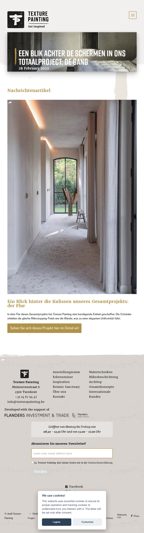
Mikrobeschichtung (103, 377)
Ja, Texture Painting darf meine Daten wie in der (73, 462)
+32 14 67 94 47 (26, 397)
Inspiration (61, 382)
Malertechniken (101, 372)
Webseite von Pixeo (128, 516)
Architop (95, 382)
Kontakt (59, 397)
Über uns (59, 392)
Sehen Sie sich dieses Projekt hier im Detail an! (44, 328)
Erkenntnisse (63, 377)
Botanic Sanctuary (66, 387)
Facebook (76, 486)
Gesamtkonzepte (101, 387)
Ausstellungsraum (66, 372)
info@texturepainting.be (25, 402)
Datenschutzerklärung (100, 462)
